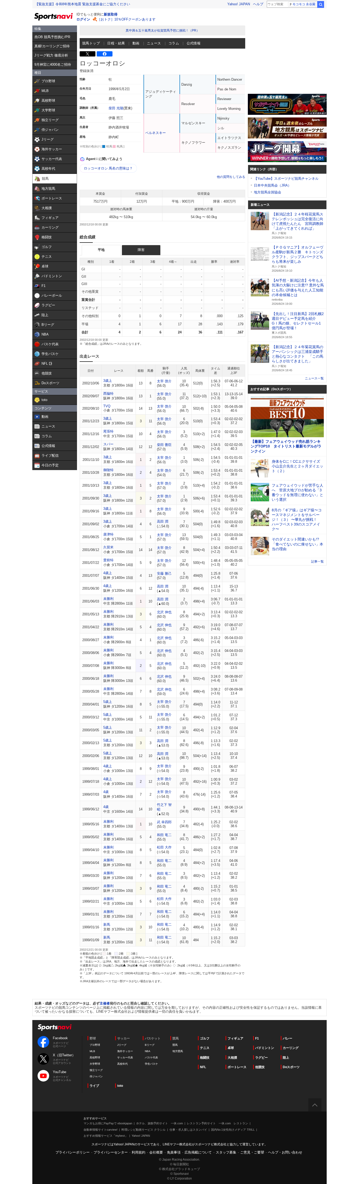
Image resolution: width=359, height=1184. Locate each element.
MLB (92, 1051)
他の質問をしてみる (231, 177)
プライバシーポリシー (72, 1152)
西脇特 (108, 393)
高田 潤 (162, 521)
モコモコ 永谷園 (304, 4)
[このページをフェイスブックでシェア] (104, 53)
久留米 (108, 547)
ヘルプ (258, 4)
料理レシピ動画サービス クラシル (143, 1129)
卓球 (231, 1048)
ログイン (83, 19)
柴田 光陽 (116, 108)
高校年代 (122, 1063)
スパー (108, 444)
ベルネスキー (155, 133)
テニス (204, 1048)
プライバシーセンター (111, 1152)
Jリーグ (121, 1044)
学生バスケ (151, 1063)
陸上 (286, 1057)
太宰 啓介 (164, 381)
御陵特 (108, 470)
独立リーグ (96, 1070)
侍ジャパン (96, 1076)
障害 (141, 250)
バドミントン (264, 1048)
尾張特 (108, 431)
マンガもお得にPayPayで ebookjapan (108, 1123)
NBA (147, 1051)
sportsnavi (55, 1027)
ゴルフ (204, 1038)
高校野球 (95, 1057)
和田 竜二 (164, 835)
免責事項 (174, 1152)
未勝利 (108, 599)
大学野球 (95, 1063)
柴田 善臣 (164, 445)
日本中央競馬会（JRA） (272, 185)
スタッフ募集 (226, 1152)
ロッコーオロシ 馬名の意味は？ (108, 168)
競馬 (175, 1044)
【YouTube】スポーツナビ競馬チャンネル (286, 179)
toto (120, 1086)
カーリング (291, 1048)
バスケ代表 (151, 1057)
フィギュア (235, 1038)
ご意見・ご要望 (252, 1152)
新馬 (106, 924)
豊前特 (108, 560)
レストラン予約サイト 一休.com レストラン (217, 1123)
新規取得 (110, 14)
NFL (203, 1067)
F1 (257, 1038)
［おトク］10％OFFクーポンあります (126, 19)
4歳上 (107, 573)
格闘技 (204, 1057)
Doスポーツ (291, 1067)
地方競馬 (177, 1051)
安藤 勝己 (164, 573)
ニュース (154, 43)
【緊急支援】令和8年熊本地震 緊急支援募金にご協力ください (82, 4)
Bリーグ (150, 1044)
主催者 (105, 1003)
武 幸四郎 (164, 822)
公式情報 (194, 43)
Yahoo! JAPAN (238, 4)
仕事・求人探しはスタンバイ (188, 1129)
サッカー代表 (125, 1057)
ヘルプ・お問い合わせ (285, 1152)
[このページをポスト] (87, 53)
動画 (136, 43)
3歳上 (107, 381)
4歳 (106, 792)
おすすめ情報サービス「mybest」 (106, 1135)
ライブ (94, 1086)
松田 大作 (164, 847)
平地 (101, 250)
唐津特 (108, 534)
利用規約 (138, 1152)
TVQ (106, 406)
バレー (287, 1038)
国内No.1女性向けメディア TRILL (233, 1129)
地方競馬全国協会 (267, 192)
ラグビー (261, 1057)
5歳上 (107, 702)
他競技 (260, 1067)
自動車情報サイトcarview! (100, 1129)
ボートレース (237, 1067)
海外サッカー (125, 1051)
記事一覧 (317, 561)
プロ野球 (95, 1044)
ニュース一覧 (314, 378)
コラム (173, 43)
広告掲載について (198, 1152)
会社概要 (156, 1152)
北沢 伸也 (164, 612)
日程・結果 (116, 43)
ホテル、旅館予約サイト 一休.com (159, 1123)
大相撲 (232, 1057)
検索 (320, 4)
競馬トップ (91, 43)
